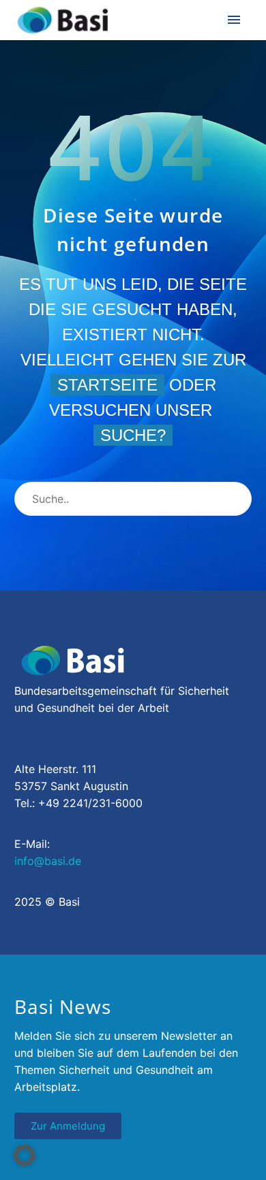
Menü (234, 20)
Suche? (133, 435)
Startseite (107, 385)
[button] (24, 1155)
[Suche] (235, 499)
